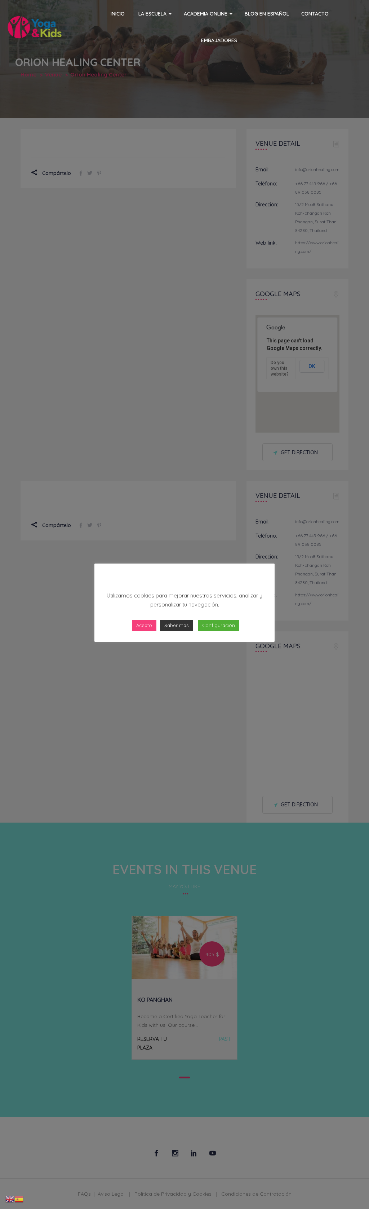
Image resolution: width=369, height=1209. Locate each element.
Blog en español (267, 13)
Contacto (315, 13)
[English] (10, 1199)
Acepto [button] (144, 625)
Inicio (117, 13)
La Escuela (152, 13)
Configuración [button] (218, 625)
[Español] (19, 1199)
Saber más (176, 625)
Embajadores (219, 40)
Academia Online (206, 13)
